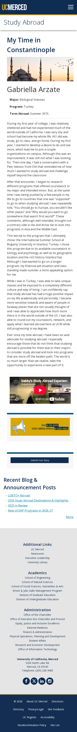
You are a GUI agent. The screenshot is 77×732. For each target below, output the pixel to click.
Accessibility (47, 717)
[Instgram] (50, 681)
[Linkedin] (42, 681)
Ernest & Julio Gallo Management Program (37, 590)
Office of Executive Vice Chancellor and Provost (37, 619)
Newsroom (37, 553)
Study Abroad (24, 23)
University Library (37, 562)
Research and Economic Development (37, 645)
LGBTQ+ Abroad (19, 495)
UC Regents (29, 717)
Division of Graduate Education (38, 595)
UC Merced (37, 549)
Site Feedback (56, 709)
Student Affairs (37, 640)
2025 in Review (18, 505)
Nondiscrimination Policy (32, 725)
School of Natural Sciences (37, 582)
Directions (57, 701)
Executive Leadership (37, 558)
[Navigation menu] (70, 7)
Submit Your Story (39, 460)
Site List (55, 725)
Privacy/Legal (36, 709)
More (69, 517)
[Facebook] (26, 681)
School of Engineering (37, 577)
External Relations (37, 627)
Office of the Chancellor (37, 614)
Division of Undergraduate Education (37, 599)
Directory (18, 709)
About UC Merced (37, 701)
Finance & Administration (37, 632)
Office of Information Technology (37, 649)
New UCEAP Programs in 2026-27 (30, 511)
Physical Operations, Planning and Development (37, 636)
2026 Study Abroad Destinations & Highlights (38, 500)
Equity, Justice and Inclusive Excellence (37, 623)
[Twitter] (34, 680)
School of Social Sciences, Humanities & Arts (37, 586)
